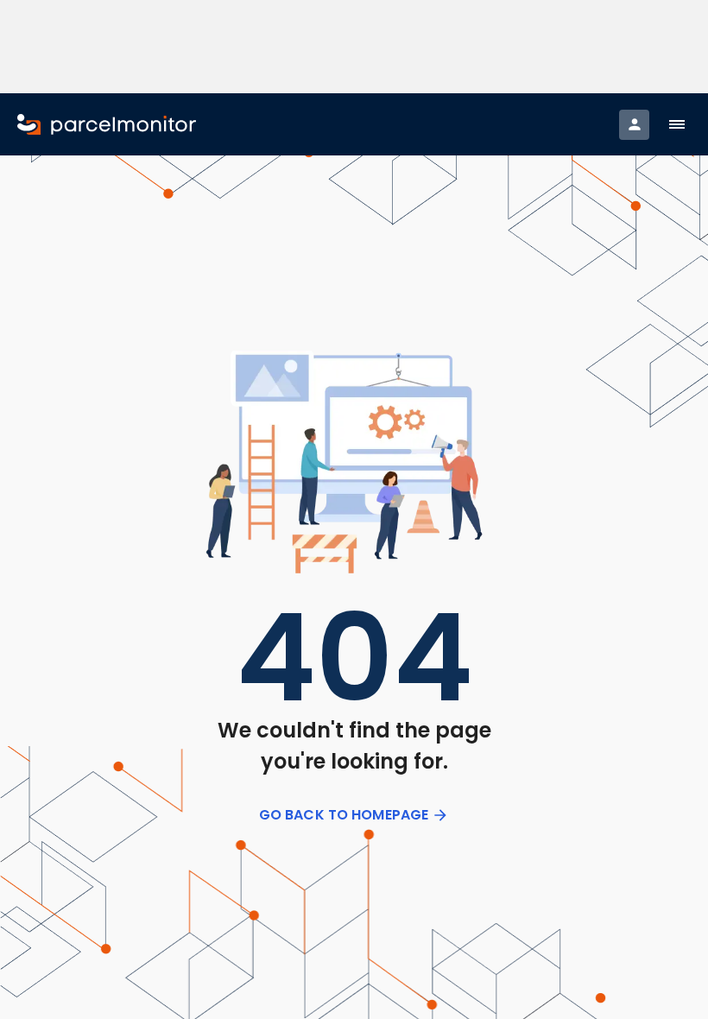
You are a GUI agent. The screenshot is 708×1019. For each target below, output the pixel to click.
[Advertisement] (354, 46)
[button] (677, 124)
